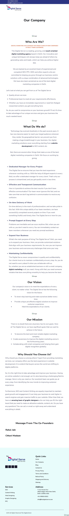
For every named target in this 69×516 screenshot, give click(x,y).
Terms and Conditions (42, 474)
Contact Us (39, 468)
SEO (6, 490)
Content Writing (10, 492)
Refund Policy (40, 476)
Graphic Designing (10, 498)
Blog (37, 465)
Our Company (40, 462)
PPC (6, 501)
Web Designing (9, 495)
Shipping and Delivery (42, 479)
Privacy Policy (40, 471)
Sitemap (38, 482)
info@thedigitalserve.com (15, 3)
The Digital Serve (26, 513)
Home (37, 459)
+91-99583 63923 (42, 496)
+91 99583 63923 (12, 1)
